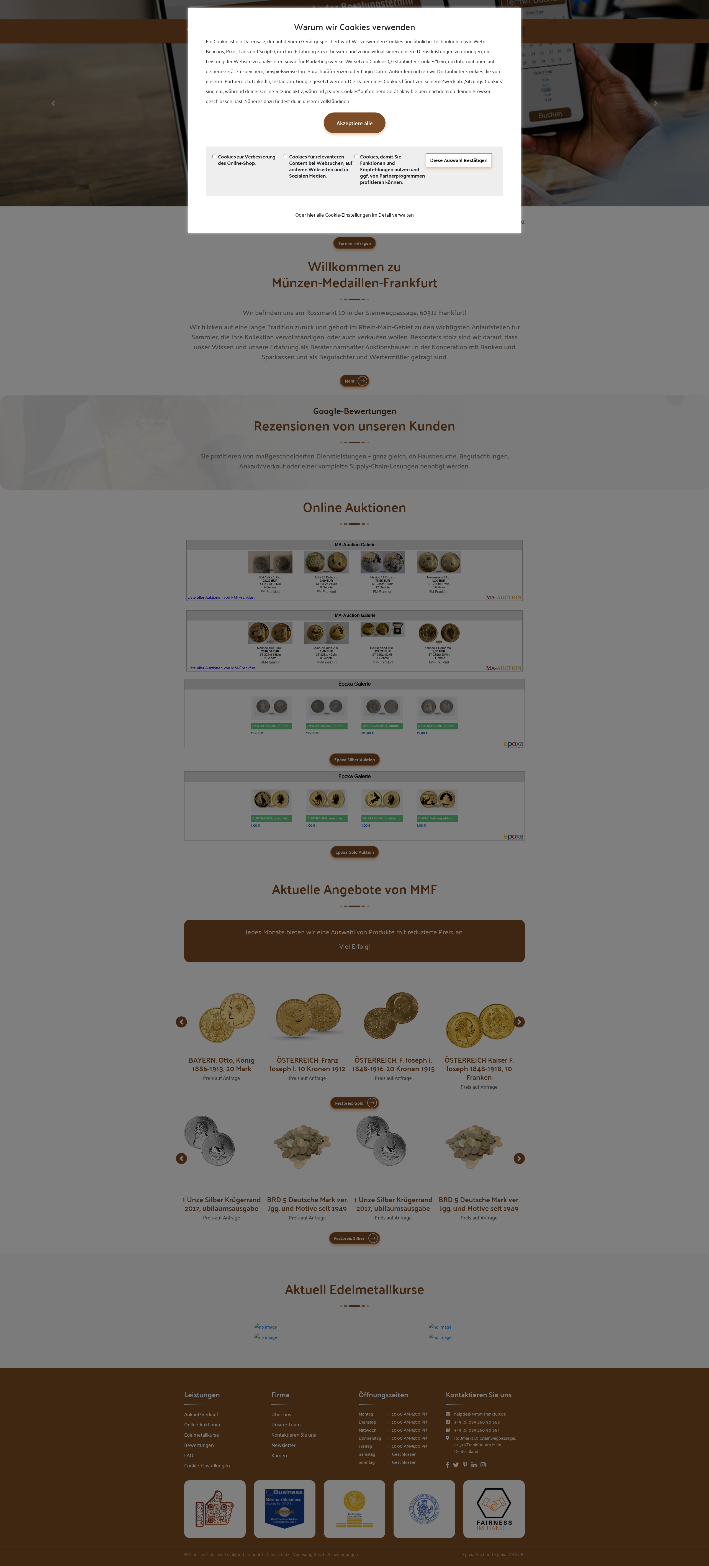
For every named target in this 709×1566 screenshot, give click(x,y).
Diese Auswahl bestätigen (458, 160)
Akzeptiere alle (354, 123)
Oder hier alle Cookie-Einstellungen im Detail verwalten (354, 214)
